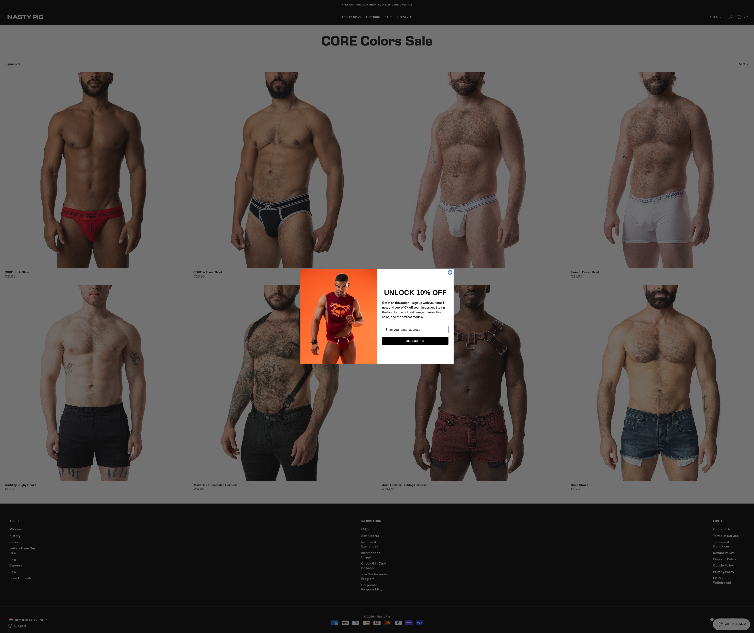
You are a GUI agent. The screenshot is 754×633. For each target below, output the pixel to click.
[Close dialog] (450, 272)
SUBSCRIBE (415, 341)
